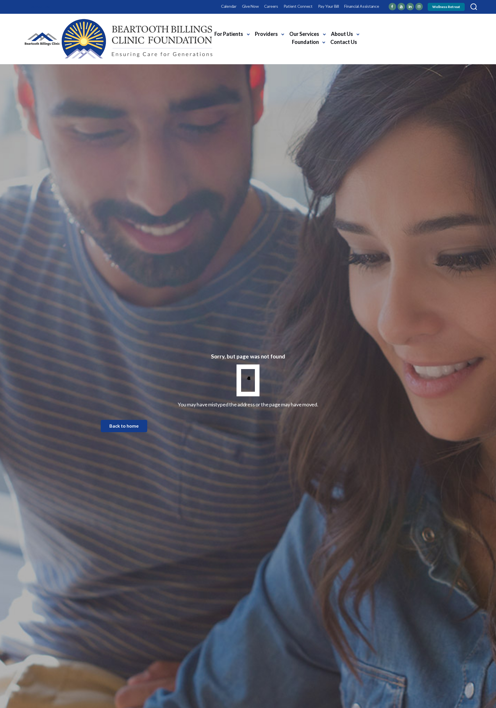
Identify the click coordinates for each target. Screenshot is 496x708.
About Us (342, 34)
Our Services (304, 34)
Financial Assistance (361, 6)
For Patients (228, 34)
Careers (271, 6)
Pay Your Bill (328, 6)
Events (402, 32)
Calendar (229, 6)
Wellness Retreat (446, 7)
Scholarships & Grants (441, 32)
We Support (375, 32)
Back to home (124, 425)
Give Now (250, 6)
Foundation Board (381, 43)
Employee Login (38, 6)
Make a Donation (436, 43)
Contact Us (343, 42)
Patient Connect (298, 6)
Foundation (305, 42)
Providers (266, 34)
